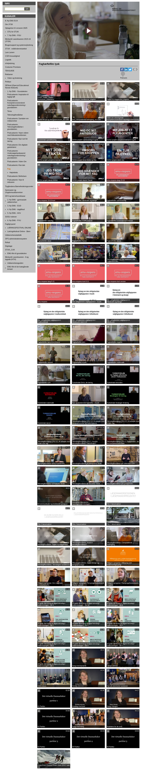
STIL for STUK (13, 32)
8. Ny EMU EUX (11, 21)
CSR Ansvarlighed (12, 56)
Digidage (8, 246)
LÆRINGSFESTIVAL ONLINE (19, 228)
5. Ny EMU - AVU (14, 213)
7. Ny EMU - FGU (14, 35)
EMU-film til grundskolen (17, 253)
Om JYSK (9, 24)
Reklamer (9, 74)
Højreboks (14, 172)
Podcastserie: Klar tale (16, 165)
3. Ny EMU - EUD (14, 206)
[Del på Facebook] (122, 71)
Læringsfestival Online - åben (18, 231)
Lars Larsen (9, 52)
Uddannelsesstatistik (13, 235)
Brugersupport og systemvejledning (19, 45)
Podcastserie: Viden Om (16, 161)
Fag (9, 169)
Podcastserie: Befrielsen (17, 176)
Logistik (8, 60)
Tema (9, 111)
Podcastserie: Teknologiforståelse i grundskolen (15, 127)
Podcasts (123, 78)
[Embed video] (135, 69)
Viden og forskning (14, 78)
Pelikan (8, 82)
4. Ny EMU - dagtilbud (16, 209)
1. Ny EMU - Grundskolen (17, 91)
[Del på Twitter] (130, 71)
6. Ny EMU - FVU (14, 220)
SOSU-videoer (11, 217)
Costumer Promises (13, 67)
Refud (7, 242)
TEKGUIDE (9, 71)
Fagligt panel (10, 224)
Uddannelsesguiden (15, 263)
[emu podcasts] (123, 74)
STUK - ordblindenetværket (16, 49)
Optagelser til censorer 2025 (16, 28)
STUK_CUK (10, 250)
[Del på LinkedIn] (126, 71)
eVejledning (10, 63)
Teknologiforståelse (15, 115)
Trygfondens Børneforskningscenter (19, 186)
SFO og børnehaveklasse (15, 196)
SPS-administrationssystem (16, 239)
